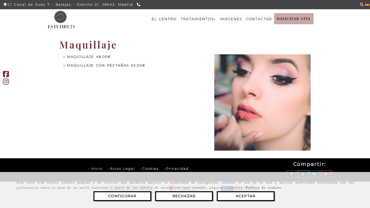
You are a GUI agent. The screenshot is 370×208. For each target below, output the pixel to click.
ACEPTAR (246, 196)
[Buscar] (361, 4)
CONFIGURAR (122, 196)
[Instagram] (6, 83)
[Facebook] (6, 75)
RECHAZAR (184, 196)
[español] (367, 5)
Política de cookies (263, 188)
